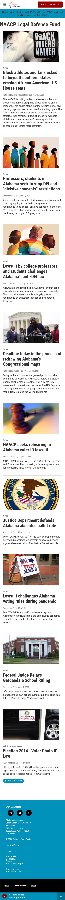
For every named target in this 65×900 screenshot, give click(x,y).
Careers (10, 861)
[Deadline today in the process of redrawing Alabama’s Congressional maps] (31, 327)
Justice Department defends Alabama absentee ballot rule (29, 523)
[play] (4, 896)
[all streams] (61, 896)
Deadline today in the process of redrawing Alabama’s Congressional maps (32, 359)
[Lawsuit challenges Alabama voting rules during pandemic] (31, 569)
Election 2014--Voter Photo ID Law (30, 753)
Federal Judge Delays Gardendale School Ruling (26, 677)
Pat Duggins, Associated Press (15, 371)
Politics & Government (12, 746)
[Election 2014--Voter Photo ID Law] (31, 724)
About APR (11, 856)
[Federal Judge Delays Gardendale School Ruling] (31, 648)
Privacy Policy (12, 845)
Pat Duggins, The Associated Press (17, 95)
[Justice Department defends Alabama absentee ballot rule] (31, 494)
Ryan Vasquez (9, 763)
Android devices (13, 871)
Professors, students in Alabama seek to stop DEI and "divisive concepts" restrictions (31, 184)
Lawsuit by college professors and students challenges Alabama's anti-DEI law (30, 271)
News (5, 68)
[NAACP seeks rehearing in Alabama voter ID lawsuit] (31, 418)
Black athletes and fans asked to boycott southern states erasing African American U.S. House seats (30, 80)
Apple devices (12, 869)
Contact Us (11, 859)
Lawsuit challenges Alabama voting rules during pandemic (29, 598)
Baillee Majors (9, 195)
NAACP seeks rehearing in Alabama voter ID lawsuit (27, 447)
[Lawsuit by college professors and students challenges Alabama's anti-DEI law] (31, 239)
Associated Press (10, 283)
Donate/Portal (51, 4)
